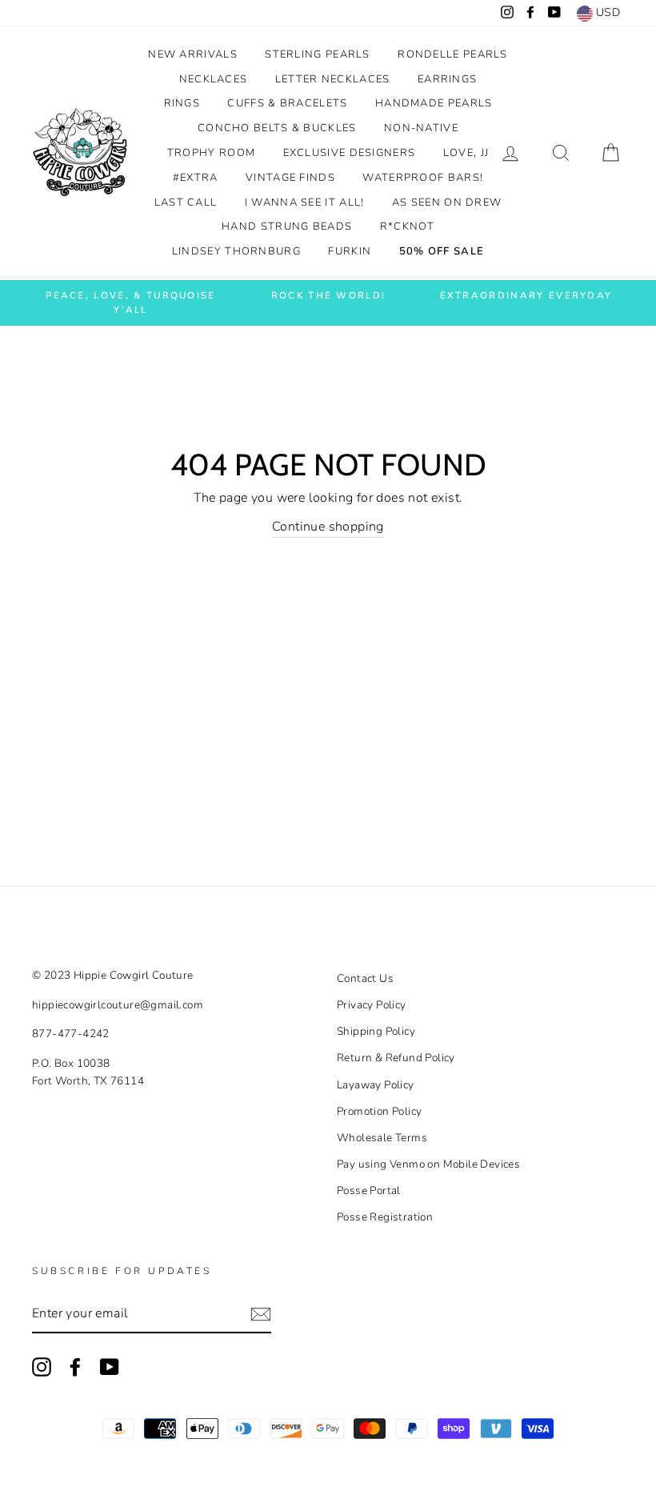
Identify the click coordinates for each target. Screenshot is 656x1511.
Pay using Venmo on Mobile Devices (428, 1164)
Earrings (447, 79)
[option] (131, 303)
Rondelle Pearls (453, 54)
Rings (182, 103)
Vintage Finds (290, 177)
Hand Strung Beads (287, 226)
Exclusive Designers (349, 153)
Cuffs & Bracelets (287, 103)
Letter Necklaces (332, 79)
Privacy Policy (371, 1004)
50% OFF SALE (442, 251)
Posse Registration (385, 1216)
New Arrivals (193, 54)
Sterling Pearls (317, 54)
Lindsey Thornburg (236, 251)
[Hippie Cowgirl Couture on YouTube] (109, 1367)
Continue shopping (328, 526)
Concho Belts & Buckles (277, 128)
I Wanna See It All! (305, 202)
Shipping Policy (376, 1031)
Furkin (349, 251)
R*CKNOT (407, 226)
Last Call (186, 202)
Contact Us (365, 978)
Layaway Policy (375, 1084)
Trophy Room (211, 153)
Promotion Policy (379, 1111)
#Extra (195, 177)
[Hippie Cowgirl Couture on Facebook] (75, 1367)
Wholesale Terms (382, 1137)
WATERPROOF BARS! (422, 177)
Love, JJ (466, 153)
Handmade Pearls (434, 103)
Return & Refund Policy (396, 1057)
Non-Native (421, 128)
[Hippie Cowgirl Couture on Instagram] (41, 1367)
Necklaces (213, 79)
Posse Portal (369, 1190)
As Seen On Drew (447, 202)
